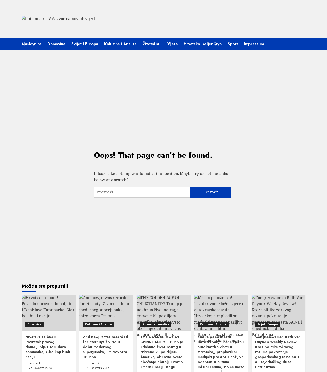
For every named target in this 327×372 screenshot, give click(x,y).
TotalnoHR (35, 363)
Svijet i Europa (84, 44)
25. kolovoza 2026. (41, 368)
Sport (233, 44)
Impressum (254, 44)
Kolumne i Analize (120, 44)
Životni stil (152, 44)
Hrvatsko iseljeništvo (203, 44)
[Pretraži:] (142, 192)
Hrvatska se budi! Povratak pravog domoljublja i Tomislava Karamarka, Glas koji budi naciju (47, 347)
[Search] (302, 44)
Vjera (172, 44)
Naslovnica (31, 44)
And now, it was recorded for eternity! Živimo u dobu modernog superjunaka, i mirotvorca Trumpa (105, 347)
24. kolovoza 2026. (98, 368)
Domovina (56, 44)
